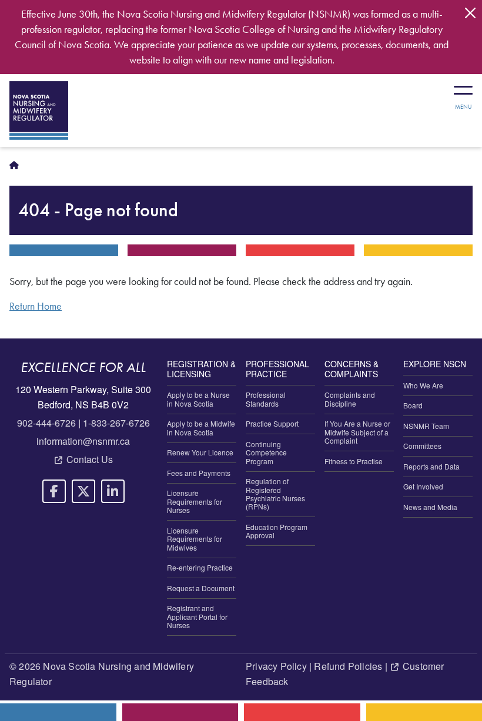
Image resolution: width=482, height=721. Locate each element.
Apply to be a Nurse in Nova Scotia (198, 399)
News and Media (430, 507)
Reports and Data (431, 466)
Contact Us (89, 459)
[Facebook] (54, 491)
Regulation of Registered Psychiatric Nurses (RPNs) (275, 493)
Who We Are (423, 385)
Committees (422, 446)
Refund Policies (348, 666)
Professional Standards (266, 399)
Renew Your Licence (200, 452)
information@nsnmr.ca (83, 441)
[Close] (470, 13)
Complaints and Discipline (349, 399)
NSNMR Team (426, 426)
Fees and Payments (198, 473)
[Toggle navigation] (463, 93)
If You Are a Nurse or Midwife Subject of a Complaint (357, 431)
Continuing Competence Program (266, 452)
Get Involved (423, 486)
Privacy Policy (276, 666)
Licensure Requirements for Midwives (194, 538)
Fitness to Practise (353, 461)
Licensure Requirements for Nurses (194, 501)
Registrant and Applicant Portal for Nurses (197, 616)
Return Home (35, 306)
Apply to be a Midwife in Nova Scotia (201, 427)
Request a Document (201, 588)
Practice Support (272, 423)
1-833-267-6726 (116, 423)
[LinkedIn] (113, 491)
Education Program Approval (276, 531)
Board (413, 405)
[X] (83, 491)
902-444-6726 (46, 423)
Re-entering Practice (200, 567)
